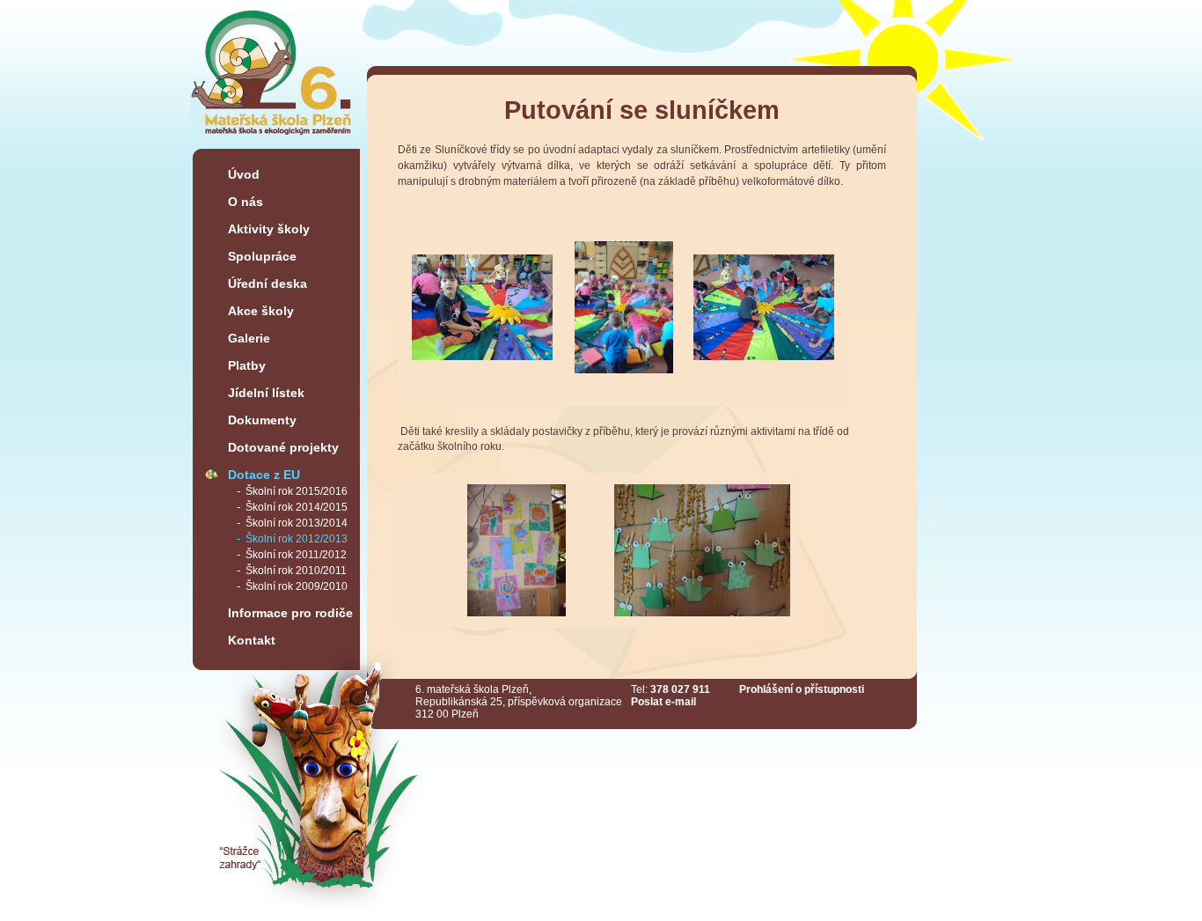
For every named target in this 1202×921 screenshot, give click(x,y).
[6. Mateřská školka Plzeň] (271, 142)
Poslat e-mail (663, 702)
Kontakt (251, 640)
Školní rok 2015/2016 (297, 491)
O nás (245, 202)
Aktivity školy (269, 229)
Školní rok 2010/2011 (296, 570)
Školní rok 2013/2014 (297, 523)
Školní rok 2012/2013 (297, 539)
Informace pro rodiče (290, 613)
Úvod (244, 174)
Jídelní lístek (266, 393)
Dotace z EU (264, 475)
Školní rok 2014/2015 (297, 507)
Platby (247, 365)
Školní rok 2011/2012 (296, 555)
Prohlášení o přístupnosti (801, 689)
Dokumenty (262, 420)
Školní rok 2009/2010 (297, 586)
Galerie (249, 338)
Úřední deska (267, 283)
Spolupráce (262, 256)
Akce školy (261, 311)
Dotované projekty (283, 447)
